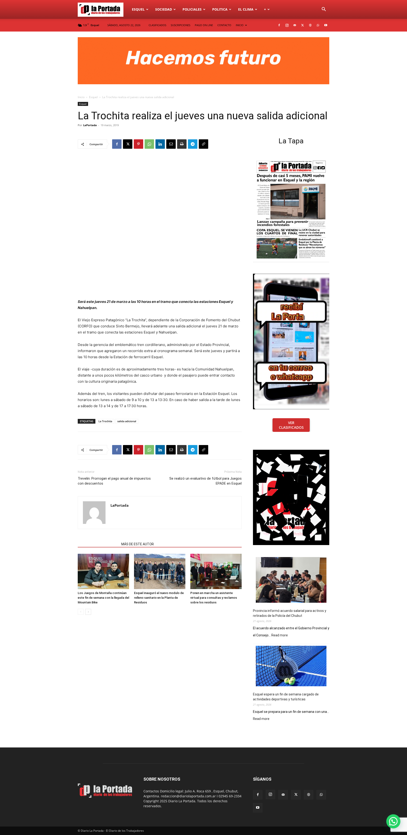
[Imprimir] (182, 144)
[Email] (171, 144)
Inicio (81, 97)
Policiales (192, 9)
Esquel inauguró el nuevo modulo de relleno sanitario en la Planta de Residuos (159, 597)
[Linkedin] (160, 144)
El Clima (245, 9)
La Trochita (105, 421)
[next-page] (88, 612)
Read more (279, 635)
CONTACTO (224, 25)
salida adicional (126, 421)
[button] (323, 10)
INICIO (240, 25)
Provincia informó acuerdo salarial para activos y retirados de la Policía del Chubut (289, 613)
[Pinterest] (138, 144)
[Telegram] (192, 144)
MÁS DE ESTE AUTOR (137, 544)
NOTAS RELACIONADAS (98, 544)
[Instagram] (286, 25)
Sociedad (163, 9)
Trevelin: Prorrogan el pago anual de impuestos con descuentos (114, 481)
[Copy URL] (203, 144)
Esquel (138, 9)
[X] (302, 25)
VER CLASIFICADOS (291, 425)
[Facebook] (279, 25)
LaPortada (90, 125)
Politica (220, 9)
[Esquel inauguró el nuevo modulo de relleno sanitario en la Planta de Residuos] (159, 571)
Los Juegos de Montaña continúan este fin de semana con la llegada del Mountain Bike (103, 597)
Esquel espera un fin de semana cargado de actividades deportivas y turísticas (286, 696)
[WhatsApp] (318, 25)
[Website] (310, 25)
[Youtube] (325, 25)
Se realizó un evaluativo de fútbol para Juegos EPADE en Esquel (205, 481)
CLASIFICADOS (157, 25)
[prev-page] (81, 612)
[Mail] (294, 25)
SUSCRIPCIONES (180, 25)
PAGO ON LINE (204, 25)
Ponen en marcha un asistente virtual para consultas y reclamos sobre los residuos (213, 597)
